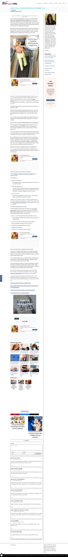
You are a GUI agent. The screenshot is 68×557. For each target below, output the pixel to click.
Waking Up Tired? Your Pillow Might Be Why (14, 373)
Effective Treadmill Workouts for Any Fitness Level (20, 282)
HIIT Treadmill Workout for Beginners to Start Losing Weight (22, 290)
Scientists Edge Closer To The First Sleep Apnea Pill (14, 351)
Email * (24, 452)
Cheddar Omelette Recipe (50, 65)
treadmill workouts (24, 411)
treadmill (23, 124)
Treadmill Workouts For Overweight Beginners (19, 292)
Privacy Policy (13, 544)
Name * (12, 452)
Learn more (47, 50)
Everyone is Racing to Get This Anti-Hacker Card (34, 362)
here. (27, 16)
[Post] (1, 281)
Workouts (20, 11)
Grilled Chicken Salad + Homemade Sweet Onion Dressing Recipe (50, 62)
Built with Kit (24, 321)
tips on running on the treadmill (19, 202)
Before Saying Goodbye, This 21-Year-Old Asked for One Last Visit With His (24, 352)
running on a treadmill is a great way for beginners (23, 173)
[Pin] (1, 278)
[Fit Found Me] (10, 3)
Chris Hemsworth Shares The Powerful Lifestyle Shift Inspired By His (24, 363)
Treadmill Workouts (13, 11)
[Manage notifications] (66, 555)
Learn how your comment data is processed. (33, 539)
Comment (12, 443)
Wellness (17, 11)
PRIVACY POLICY (18, 555)
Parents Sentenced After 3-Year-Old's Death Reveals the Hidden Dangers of (34, 352)
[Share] (1, 276)
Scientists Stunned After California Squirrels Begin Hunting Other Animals (14, 363)
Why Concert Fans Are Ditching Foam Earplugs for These (34, 373)
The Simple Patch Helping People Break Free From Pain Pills (24, 373)
